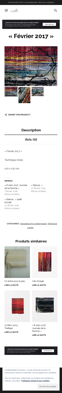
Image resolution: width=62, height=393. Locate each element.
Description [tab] (31, 130)
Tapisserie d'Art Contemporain (33, 224)
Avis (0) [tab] (31, 139)
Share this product (19, 115)
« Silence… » (37, 185)
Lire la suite (11, 285)
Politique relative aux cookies (35, 381)
